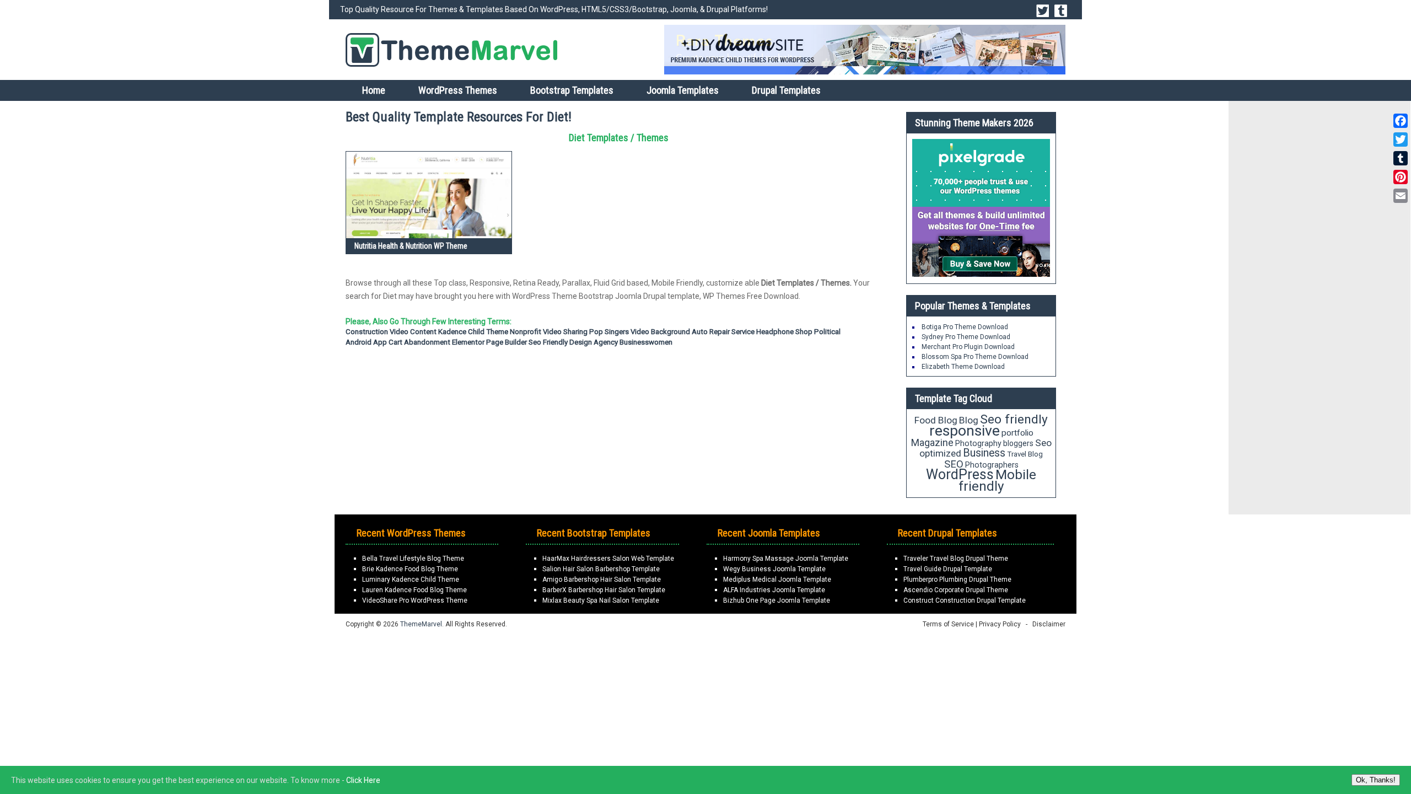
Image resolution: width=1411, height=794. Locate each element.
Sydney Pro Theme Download (966, 337)
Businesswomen (646, 342)
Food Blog (935, 420)
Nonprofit (525, 332)
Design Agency (593, 342)
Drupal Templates (786, 90)
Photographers (992, 464)
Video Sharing (565, 332)
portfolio (1017, 433)
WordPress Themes (457, 90)
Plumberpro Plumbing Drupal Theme (957, 579)
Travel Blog (1025, 454)
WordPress (960, 474)
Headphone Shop (784, 332)
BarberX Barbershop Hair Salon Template (603, 590)
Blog (968, 420)
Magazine (932, 442)
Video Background (660, 332)
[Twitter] (1400, 139)
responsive (964, 430)
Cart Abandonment (419, 342)
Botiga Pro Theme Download (965, 327)
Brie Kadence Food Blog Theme (410, 569)
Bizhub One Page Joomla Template (776, 600)
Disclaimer (1048, 624)
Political (827, 332)
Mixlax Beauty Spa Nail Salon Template (600, 600)
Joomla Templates (683, 90)
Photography (978, 443)
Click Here (363, 780)
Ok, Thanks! (1376, 780)
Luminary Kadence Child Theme (410, 579)
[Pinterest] (1400, 177)
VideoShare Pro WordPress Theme (414, 600)
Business (984, 453)
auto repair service (723, 332)
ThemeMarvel (421, 624)
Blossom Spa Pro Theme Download (975, 357)
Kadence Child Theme (473, 332)
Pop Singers (609, 332)
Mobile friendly (997, 480)
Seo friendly (548, 342)
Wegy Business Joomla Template (774, 569)
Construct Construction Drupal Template (964, 600)
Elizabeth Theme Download (963, 367)
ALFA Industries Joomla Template (774, 590)
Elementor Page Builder (489, 342)
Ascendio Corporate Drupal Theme (955, 590)
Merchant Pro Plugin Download (968, 347)
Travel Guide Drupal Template (947, 569)
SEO (953, 464)
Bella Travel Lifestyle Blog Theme (413, 558)
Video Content (413, 332)
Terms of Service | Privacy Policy (972, 624)
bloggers (1018, 443)
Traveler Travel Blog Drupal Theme (955, 558)
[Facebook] (1400, 120)
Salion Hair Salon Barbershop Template (601, 569)
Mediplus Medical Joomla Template (777, 579)
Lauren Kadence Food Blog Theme (414, 590)
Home (373, 90)
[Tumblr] (1400, 158)
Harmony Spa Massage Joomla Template (785, 558)
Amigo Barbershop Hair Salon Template (601, 579)
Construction (367, 332)
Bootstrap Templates (571, 90)
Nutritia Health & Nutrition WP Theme (410, 246)
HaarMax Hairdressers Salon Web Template (608, 558)
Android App (366, 342)
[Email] (1400, 195)
